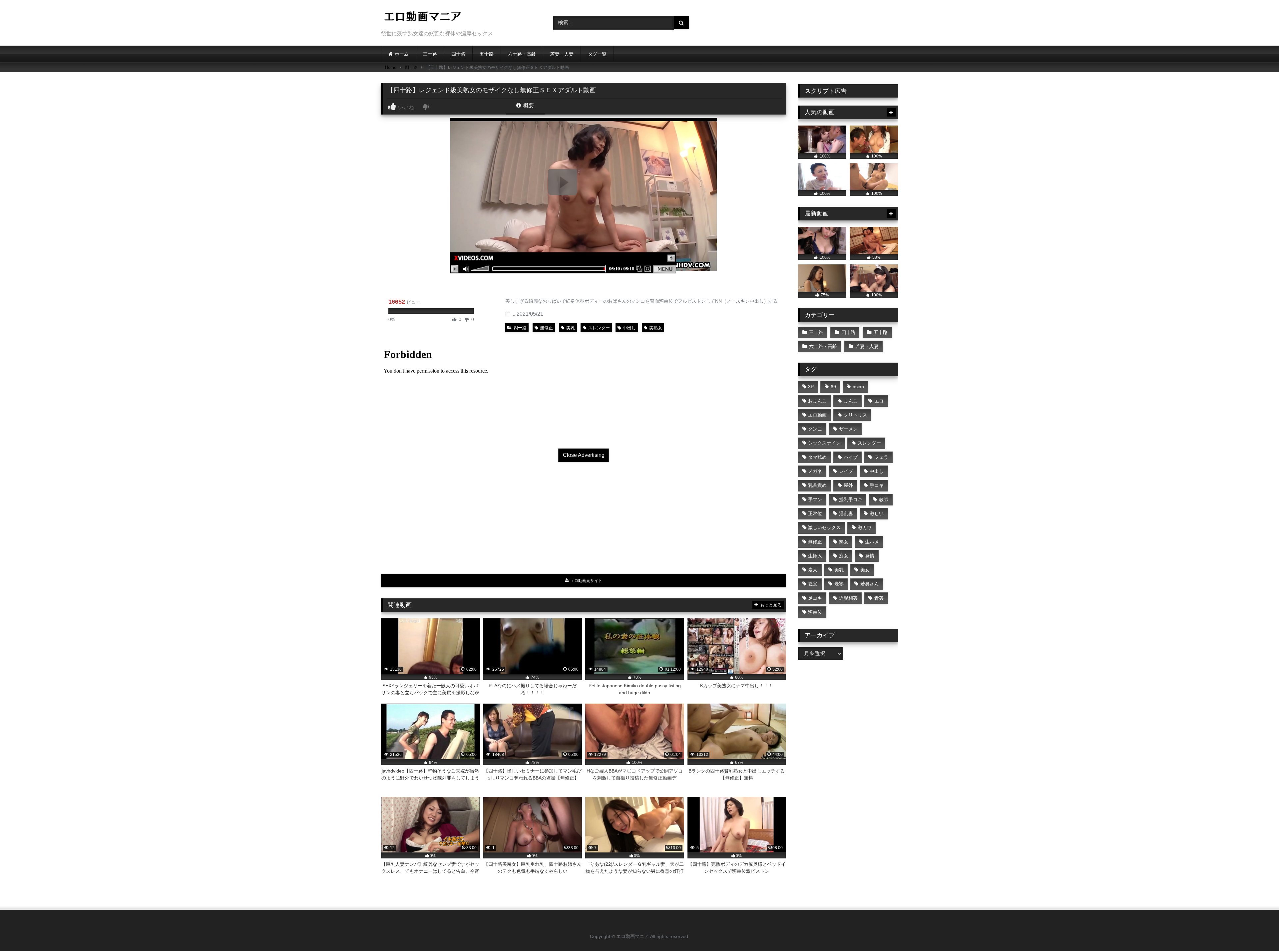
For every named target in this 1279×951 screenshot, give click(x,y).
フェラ (881, 457)
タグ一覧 (597, 54)
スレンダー (599, 327)
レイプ (846, 471)
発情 (869, 555)
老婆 (839, 583)
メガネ (815, 471)
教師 (883, 499)
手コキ (877, 485)
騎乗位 (815, 612)
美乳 (570, 327)
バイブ (851, 457)
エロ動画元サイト (585, 580)
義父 (812, 583)
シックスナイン (824, 443)
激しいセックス (824, 527)
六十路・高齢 (522, 54)
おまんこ (817, 401)
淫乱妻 (846, 513)
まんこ (851, 401)
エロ (879, 401)
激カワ (865, 527)
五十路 (487, 54)
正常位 (815, 513)
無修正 (546, 327)
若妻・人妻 (562, 54)
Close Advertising (584, 455)
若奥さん (869, 583)
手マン (815, 499)
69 (833, 386)
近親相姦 (848, 598)
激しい (877, 513)
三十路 (430, 54)
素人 (812, 569)
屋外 (848, 485)
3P (811, 386)
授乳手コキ (850, 499)
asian (858, 386)
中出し (629, 327)
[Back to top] (1258, 931)
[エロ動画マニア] (422, 17)
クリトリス (855, 415)
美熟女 (655, 327)
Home (390, 67)
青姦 (879, 598)
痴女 (843, 555)
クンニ (815, 429)
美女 (865, 569)
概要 (528, 105)
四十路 (458, 54)
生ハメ (872, 541)
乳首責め (817, 485)
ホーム (402, 54)
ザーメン (848, 429)
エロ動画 (817, 415)
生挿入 (815, 555)
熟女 (843, 541)
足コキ (815, 598)
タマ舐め (817, 457)
